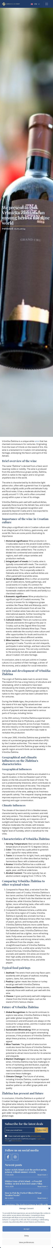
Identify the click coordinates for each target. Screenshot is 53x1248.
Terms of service (16, 1141)
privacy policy (36, 1136)
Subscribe (41, 1130)
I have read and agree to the (24, 1136)
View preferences (26, 1242)
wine (37, 441)
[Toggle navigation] (46, 4)
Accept (26, 1229)
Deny (26, 1235)
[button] (49, 1208)
